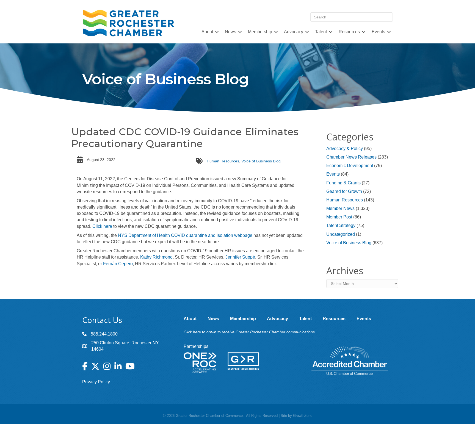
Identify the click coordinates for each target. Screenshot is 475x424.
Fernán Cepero (118, 263)
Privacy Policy (96, 381)
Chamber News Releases (351, 157)
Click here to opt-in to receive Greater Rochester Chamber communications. (250, 332)
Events (333, 174)
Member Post (339, 217)
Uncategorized (340, 234)
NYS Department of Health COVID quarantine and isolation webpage (185, 235)
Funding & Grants (343, 183)
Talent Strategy (340, 225)
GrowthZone (302, 416)
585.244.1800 (104, 334)
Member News (340, 208)
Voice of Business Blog (261, 161)
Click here (102, 226)
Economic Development (349, 165)
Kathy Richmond (156, 257)
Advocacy (293, 31)
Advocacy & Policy (344, 148)
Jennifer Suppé (240, 257)
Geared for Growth (344, 191)
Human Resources (223, 161)
